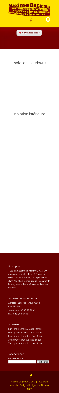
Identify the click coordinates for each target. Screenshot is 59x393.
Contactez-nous (30, 33)
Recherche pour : (16, 358)
